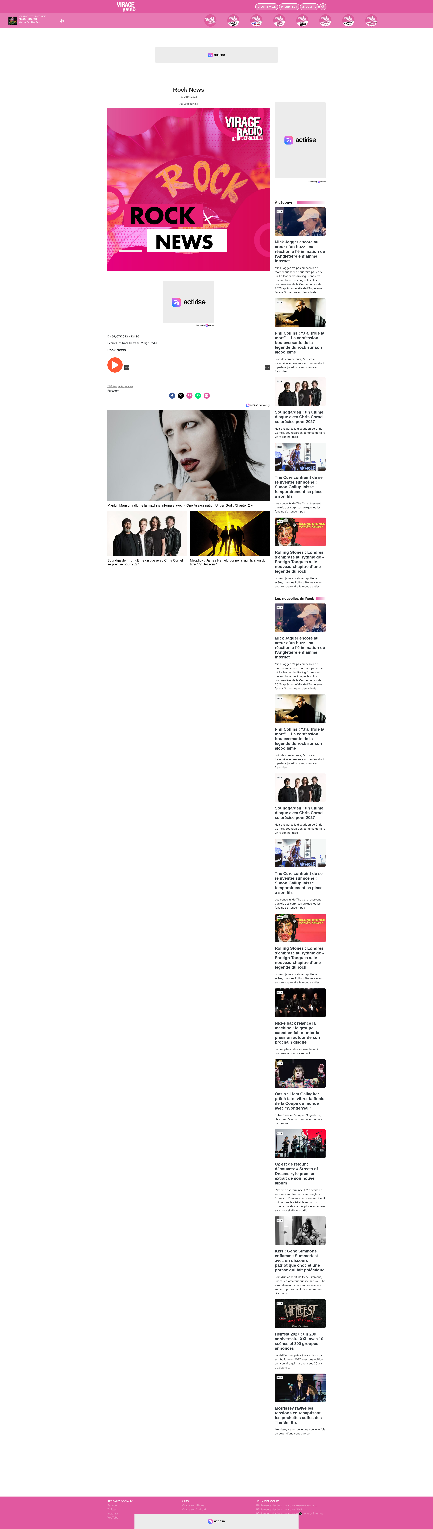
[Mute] (61, 20)
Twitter (111, 1509)
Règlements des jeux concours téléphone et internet (289, 1513)
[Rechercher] (322, 6)
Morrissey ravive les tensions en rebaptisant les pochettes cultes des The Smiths (298, 1415)
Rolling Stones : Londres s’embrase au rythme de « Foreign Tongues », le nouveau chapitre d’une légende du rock (299, 562)
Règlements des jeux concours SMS (279, 1509)
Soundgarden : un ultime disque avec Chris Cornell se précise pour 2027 (300, 417)
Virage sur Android (194, 1509)
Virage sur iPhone (193, 1505)
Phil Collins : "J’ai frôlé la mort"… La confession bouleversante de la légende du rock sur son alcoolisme (299, 342)
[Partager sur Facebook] (171, 397)
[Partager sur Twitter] (180, 397)
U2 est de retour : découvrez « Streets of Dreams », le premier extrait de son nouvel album (296, 1173)
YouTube (112, 1517)
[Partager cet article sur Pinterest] (188, 397)
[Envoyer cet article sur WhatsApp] (197, 397)
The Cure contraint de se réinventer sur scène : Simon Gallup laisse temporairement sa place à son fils (299, 487)
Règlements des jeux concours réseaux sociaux (286, 1505)
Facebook (113, 1505)
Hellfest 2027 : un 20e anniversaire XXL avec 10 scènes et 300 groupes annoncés (299, 1341)
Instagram (113, 1513)
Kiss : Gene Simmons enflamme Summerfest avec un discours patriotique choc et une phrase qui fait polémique (299, 1260)
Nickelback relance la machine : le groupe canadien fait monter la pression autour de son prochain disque (297, 1032)
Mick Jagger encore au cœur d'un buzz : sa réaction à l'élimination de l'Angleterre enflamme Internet (300, 251)
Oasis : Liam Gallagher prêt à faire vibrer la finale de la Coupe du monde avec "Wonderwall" (299, 1101)
